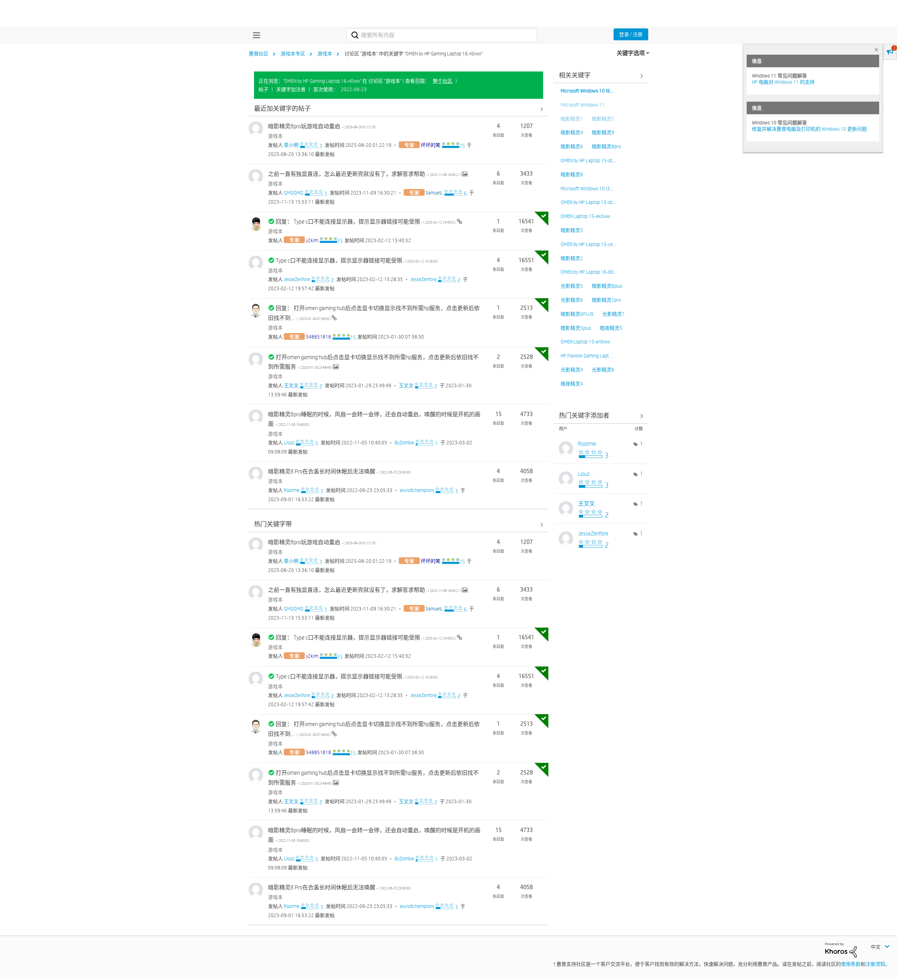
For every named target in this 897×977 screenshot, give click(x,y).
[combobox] (442, 35)
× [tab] (876, 49)
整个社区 (442, 81)
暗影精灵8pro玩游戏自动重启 (322, 126)
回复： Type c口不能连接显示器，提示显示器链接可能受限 (366, 221)
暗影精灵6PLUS (577, 314)
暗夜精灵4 (572, 384)
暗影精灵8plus (607, 286)
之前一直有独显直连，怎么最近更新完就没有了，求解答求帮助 (365, 174)
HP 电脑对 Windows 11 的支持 (783, 82)
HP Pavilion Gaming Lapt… (586, 356)
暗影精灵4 (572, 132)
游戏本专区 (293, 53)
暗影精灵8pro (606, 146)
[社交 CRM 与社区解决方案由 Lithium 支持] (841, 950)
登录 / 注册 (631, 34)
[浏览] (255, 35)
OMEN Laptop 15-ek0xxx (585, 216)
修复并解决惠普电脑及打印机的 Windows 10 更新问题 (809, 129)
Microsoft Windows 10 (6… (587, 91)
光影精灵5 (572, 286)
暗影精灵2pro (606, 300)
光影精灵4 (572, 370)
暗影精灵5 (603, 119)
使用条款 (851, 964)
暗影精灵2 (572, 258)
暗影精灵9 (603, 132)
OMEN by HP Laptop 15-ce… (588, 244)
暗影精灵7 (572, 119)
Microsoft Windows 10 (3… (587, 188)
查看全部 (398, 109)
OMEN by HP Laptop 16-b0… (589, 272)
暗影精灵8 (572, 174)
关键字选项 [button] (631, 53)
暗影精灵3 (572, 230)
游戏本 (324, 53)
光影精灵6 (572, 300)
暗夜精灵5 (611, 328)
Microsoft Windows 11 (583, 105)
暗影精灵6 (572, 146)
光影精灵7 (613, 314)
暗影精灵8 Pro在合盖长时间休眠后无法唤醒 (339, 471)
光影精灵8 (603, 370)
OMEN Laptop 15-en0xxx (585, 342)
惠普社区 (258, 53)
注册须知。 (877, 964)
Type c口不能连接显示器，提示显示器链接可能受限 (357, 260)
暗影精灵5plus (576, 328)
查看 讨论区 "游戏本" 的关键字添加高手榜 (601, 416)
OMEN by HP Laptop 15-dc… (588, 160)
